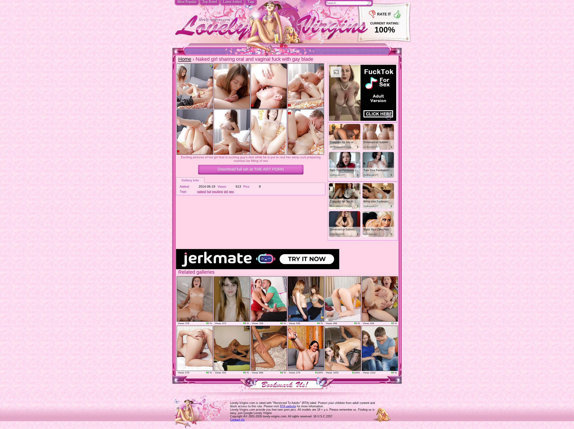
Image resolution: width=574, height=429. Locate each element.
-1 (372, 14)
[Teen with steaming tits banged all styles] (195, 299)
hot (209, 191)
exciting (217, 191)
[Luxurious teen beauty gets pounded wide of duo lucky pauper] (380, 348)
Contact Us (237, 419)
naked (201, 191)
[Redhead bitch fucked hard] (380, 299)
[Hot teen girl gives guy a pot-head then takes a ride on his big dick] (269, 348)
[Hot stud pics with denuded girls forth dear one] (343, 348)
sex (231, 191)
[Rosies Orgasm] (306, 348)
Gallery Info (190, 180)
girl (226, 191)
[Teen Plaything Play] (343, 299)
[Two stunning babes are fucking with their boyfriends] (306, 299)
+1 (397, 14)
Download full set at (251, 169)
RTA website (288, 406)
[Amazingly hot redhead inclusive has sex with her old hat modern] (232, 348)
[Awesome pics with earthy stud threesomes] (232, 299)
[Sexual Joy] (195, 348)
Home (184, 59)
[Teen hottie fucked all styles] (269, 299)
